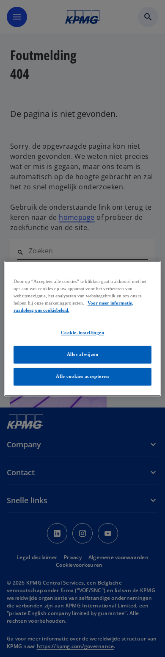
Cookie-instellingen (82, 332)
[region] (82, 328)
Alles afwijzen (83, 354)
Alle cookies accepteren (82, 376)
